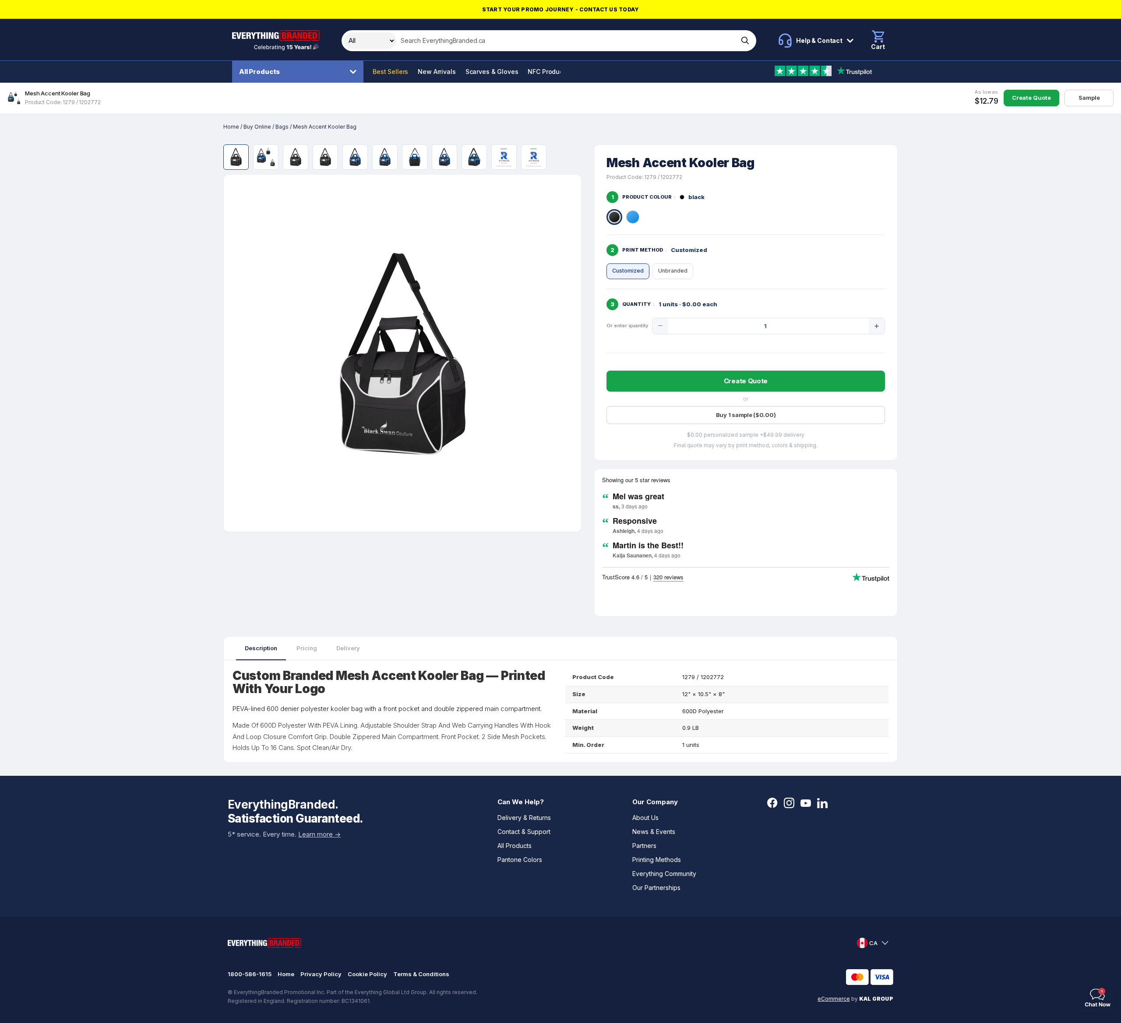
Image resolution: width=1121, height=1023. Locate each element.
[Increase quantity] (877, 326)
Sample (1089, 97)
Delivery (348, 648)
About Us (645, 817)
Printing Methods (656, 859)
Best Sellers (390, 71)
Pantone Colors (519, 859)
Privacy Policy (321, 973)
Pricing (306, 648)
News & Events (653, 831)
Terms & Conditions (421, 973)
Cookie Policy (367, 973)
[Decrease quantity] (660, 326)
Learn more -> (319, 834)
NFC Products (548, 71)
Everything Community (664, 873)
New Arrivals (436, 71)
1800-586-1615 (249, 973)
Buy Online (257, 126)
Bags (282, 126)
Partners (644, 845)
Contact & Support (523, 831)
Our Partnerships (656, 887)
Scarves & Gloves (491, 71)
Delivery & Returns (524, 817)
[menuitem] (300, 72)
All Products (259, 71)
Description (261, 648)
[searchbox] (566, 40)
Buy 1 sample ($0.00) (746, 414)
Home (231, 126)
